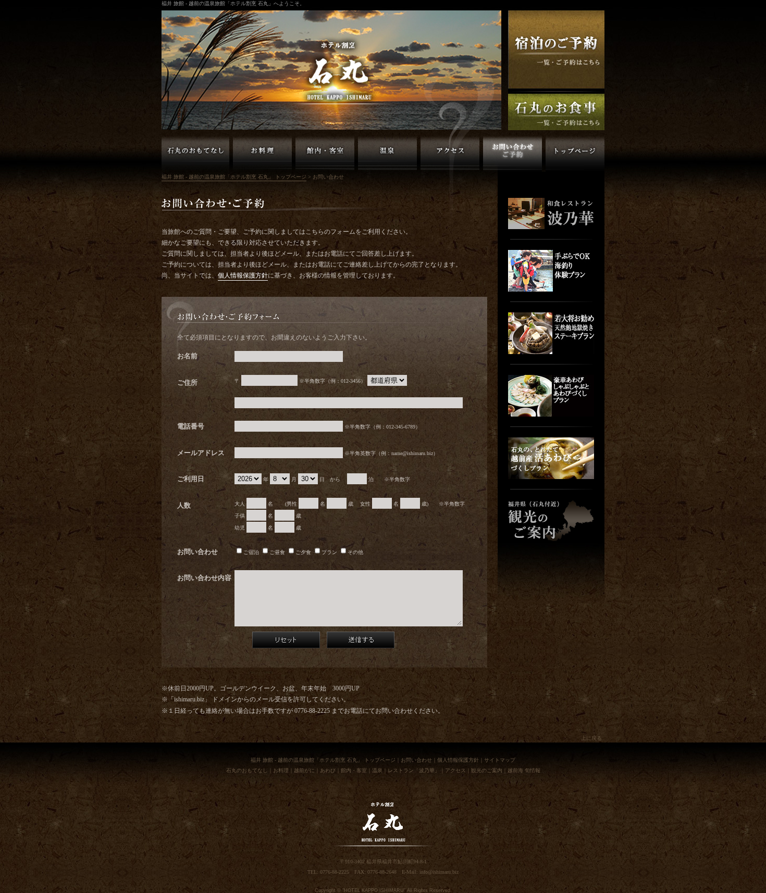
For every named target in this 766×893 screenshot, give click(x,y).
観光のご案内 (486, 770)
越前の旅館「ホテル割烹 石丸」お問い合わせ (512, 153)
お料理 (281, 770)
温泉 (377, 770)
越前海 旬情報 (524, 770)
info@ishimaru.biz (439, 872)
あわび (328, 770)
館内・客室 (354, 770)
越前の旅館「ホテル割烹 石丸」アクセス (450, 153)
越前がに (304, 770)
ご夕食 (303, 552)
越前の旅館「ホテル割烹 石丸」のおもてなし (195, 153)
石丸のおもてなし (247, 770)
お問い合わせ (416, 760)
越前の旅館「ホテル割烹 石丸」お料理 (262, 153)
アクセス (455, 770)
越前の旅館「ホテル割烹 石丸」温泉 (387, 153)
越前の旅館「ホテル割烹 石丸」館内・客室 (324, 153)
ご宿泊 (251, 552)
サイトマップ (499, 760)
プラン (329, 552)
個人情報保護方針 (243, 275)
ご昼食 (277, 552)
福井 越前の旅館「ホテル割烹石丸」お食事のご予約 (556, 112)
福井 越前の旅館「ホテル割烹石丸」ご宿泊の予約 (556, 49)
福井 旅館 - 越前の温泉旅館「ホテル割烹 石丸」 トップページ (575, 153)
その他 (355, 552)
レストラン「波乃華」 (414, 770)
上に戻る (591, 738)
